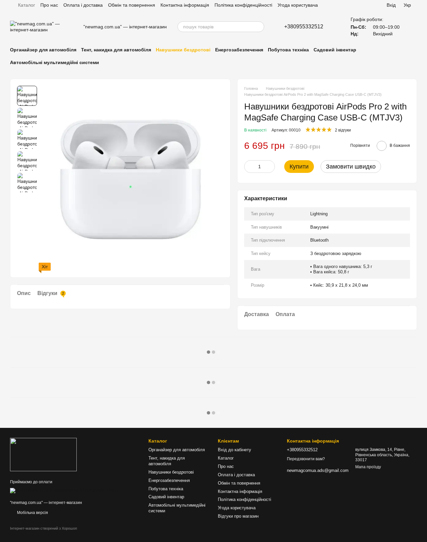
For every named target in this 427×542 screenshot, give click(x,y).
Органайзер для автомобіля (43, 49)
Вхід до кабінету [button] (234, 449)
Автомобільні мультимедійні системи (54, 62)
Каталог (26, 5)
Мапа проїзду (368, 467)
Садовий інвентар (335, 49)
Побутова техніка (288, 49)
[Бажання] (351, 5)
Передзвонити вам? (306, 459)
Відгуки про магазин (238, 516)
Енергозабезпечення (239, 49)
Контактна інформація (184, 5)
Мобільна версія (32, 512)
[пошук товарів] (259, 26)
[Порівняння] (366, 5)
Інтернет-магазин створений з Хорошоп (43, 528)
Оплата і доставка (83, 5)
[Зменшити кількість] (249, 167)
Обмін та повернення (131, 5)
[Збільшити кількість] (270, 167)
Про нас (49, 5)
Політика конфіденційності (243, 5)
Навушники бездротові (183, 49)
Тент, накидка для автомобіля (116, 49)
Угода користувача (298, 5)
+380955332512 (303, 26)
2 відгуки (343, 130)
